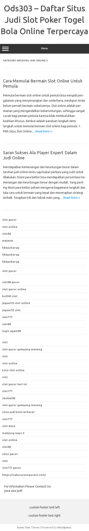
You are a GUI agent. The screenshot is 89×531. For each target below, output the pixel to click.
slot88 (6, 233)
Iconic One (23, 527)
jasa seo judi (13, 490)
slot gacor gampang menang (22, 349)
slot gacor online (14, 289)
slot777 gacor (11, 467)
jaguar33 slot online (16, 302)
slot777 (7, 316)
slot (5, 342)
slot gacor (9, 219)
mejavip (7, 240)
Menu (44, 48)
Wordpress (64, 527)
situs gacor (10, 453)
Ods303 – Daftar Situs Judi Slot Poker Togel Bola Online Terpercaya (44, 20)
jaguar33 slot (11, 310)
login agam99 (11, 330)
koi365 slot (9, 296)
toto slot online (13, 370)
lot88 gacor (11, 282)
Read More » (43, 131)
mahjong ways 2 (13, 433)
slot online (9, 226)
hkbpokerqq (10, 247)
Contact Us (43, 486)
